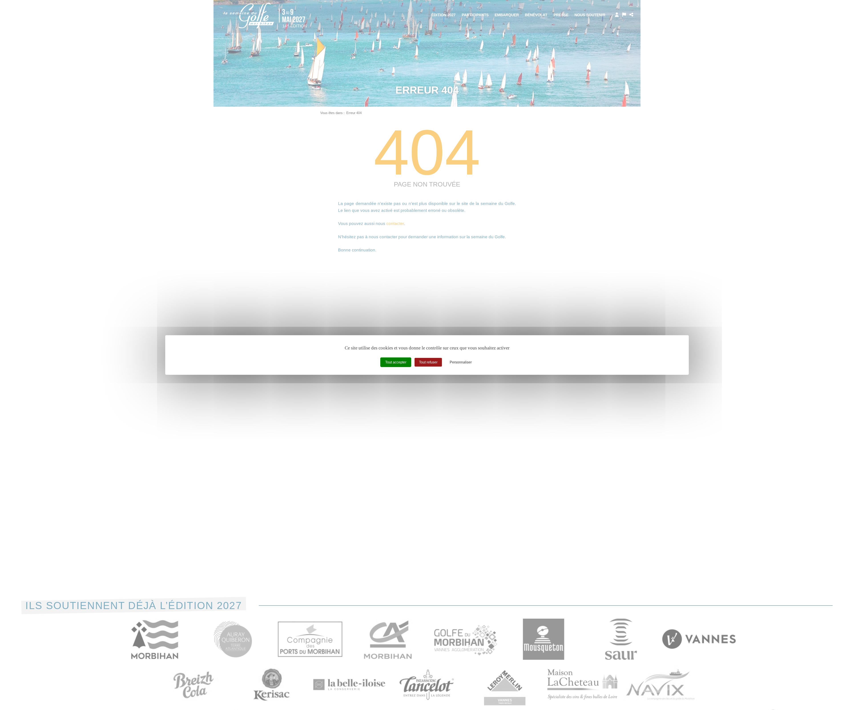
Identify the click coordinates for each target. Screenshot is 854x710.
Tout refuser (428, 362)
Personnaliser (461, 362)
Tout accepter (395, 362)
